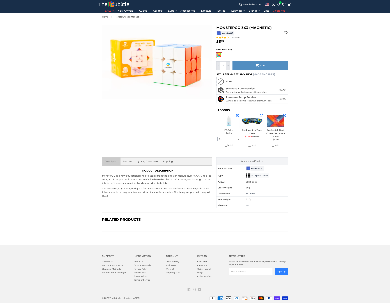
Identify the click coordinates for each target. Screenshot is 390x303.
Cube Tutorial (204, 269)
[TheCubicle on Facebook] (189, 290)
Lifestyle (206, 10)
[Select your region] (267, 4)
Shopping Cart (173, 272)
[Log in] (273, 4)
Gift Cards (202, 261)
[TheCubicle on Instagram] (194, 290)
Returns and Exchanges (114, 272)
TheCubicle (115, 298)
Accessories (188, 10)
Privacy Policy (140, 269)
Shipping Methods (111, 269)
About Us (138, 261)
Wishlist (170, 269)
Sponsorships (140, 276)
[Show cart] (289, 4)
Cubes (143, 10)
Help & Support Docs (112, 265)
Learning (237, 10)
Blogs (200, 272)
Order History (172, 261)
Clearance (279, 10)
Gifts (266, 10)
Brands (253, 10)
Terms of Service (142, 280)
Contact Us (107, 261)
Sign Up (281, 271)
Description (111, 161)
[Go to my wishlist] (283, 4)
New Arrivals (125, 10)
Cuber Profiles (204, 276)
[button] (222, 37)
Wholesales (140, 272)
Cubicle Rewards (142, 265)
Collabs (157, 10)
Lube (171, 10)
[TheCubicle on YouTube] (199, 290)
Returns (127, 161)
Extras (221, 10)
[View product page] (238, 115)
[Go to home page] (113, 4)
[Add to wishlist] (286, 33)
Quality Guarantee (147, 161)
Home (105, 17)
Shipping (168, 161)
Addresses (171, 265)
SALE (108, 10)
